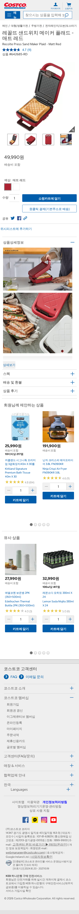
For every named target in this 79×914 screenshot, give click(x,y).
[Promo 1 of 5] (31, 524)
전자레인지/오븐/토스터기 (61, 25)
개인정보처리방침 (55, 802)
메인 (5, 25)
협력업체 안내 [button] (14, 775)
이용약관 (33, 802)
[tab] (39, 688)
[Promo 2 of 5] (35, 524)
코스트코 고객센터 (20, 668)
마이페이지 (14, 729)
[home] (15, 5)
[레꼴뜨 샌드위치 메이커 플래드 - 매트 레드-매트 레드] (7, 186)
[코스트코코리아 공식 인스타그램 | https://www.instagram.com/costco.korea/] (44, 821)
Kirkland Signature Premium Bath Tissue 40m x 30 (17, 472)
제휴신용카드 (16, 741)
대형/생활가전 (19, 25)
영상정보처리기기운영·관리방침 (39, 806)
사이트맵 (18, 802)
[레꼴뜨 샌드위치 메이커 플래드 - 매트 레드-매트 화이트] (16, 186)
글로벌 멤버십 (16, 747)
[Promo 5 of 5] (47, 524)
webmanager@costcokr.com (25, 852)
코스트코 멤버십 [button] (16, 698)
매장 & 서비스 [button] (14, 765)
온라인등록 (14, 723)
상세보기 (9, 365)
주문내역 (13, 735)
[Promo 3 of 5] (39, 524)
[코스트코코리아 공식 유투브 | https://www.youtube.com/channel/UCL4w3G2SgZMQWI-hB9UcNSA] (53, 821)
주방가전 (36, 25)
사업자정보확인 (42, 857)
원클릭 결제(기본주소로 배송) (49, 209)
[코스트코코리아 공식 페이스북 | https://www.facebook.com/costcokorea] (25, 821)
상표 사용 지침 (39, 810)
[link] (12, 218)
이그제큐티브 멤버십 (21, 716)
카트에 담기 (21, 500)
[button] (68, 14)
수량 (5, 197)
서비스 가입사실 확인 (18, 890)
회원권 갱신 (15, 710)
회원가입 (13, 704)
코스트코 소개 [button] (14, 688)
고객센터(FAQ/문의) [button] (19, 756)
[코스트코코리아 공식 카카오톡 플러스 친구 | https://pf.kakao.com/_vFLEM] (35, 821)
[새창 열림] (9, 864)
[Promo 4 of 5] (43, 524)
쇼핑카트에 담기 (50, 198)
